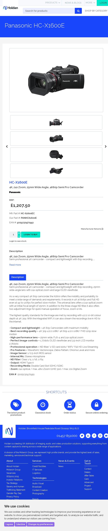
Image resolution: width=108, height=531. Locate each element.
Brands (35, 499)
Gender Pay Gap (14, 493)
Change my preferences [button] (40, 524)
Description (17, 277)
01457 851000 (67, 436)
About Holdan (12, 466)
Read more (15, 264)
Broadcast (36, 487)
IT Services (37, 470)
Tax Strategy (12, 483)
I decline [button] (20, 524)
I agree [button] (9, 524)
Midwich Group (13, 470)
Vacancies (11, 473)
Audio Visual (38, 483)
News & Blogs (73, 3)
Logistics (36, 473)
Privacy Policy (12, 497)
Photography (38, 493)
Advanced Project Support (89, 485)
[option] (56, 138)
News (60, 466)
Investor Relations (14, 480)
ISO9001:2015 (12, 476)
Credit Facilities (39, 466)
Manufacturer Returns (91, 229)
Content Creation (40, 490)
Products (51, 2)
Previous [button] (7, 146)
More (89, 2)
